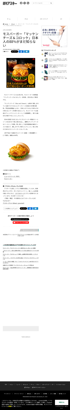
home (6, 24)
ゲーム (32, 384)
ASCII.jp (28, 387)
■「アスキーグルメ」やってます (13, 186)
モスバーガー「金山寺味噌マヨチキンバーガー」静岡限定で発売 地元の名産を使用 (21, 268)
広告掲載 (45, 393)
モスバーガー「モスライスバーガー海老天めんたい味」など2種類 (19, 248)
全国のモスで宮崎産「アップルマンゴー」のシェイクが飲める (18, 265)
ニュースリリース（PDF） (12, 176)
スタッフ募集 (53, 393)
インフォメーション (60, 384)
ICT (43, 19)
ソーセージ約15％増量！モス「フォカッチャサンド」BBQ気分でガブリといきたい (20, 262)
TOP (6, 384)
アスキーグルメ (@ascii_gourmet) (13, 203)
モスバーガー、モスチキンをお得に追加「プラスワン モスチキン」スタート (21, 258)
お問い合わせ (37, 393)
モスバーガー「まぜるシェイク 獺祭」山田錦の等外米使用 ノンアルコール (20, 255)
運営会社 (29, 393)
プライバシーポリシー (19, 393)
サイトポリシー (7, 393)
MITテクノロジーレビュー (40, 387)
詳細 (10, 406)
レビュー (11, 384)
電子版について (62, 393)
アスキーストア (61, 19)
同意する (61, 402)
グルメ (8, 19)
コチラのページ (20, 193)
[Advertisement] (35, 10)
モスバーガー (8, 179)
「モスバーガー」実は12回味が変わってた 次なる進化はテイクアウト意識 (21, 251)
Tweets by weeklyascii (26, 336)
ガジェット (25, 384)
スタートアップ (26, 19)
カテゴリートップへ (30, 230)
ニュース (18, 384)
